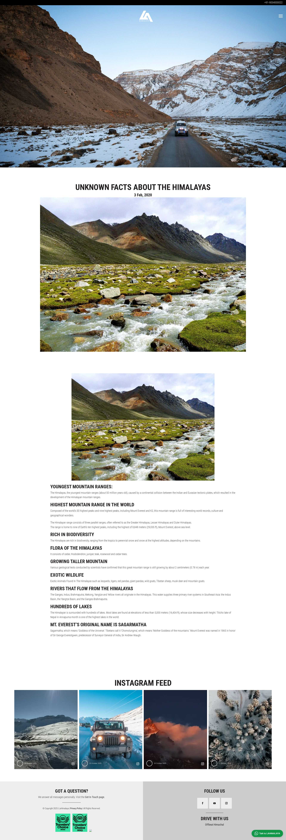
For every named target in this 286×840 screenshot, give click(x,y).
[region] (143, 85)
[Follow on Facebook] (202, 803)
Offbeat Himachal (214, 824)
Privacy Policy (76, 808)
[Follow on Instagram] (226, 803)
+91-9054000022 (273, 2)
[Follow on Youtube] (214, 803)
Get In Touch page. (95, 797)
